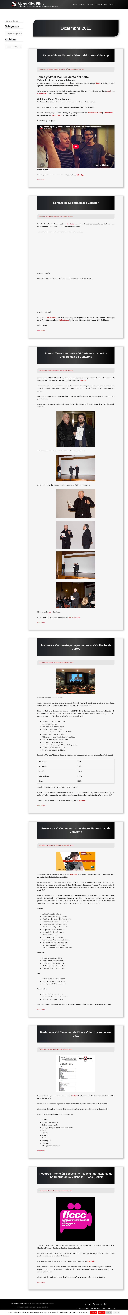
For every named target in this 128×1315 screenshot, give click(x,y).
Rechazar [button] (101, 1312)
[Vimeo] (101, 1304)
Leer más (116, 1312)
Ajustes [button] (109, 1312)
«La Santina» (41, 94)
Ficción (78, 1308)
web (49, 612)
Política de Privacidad (30, 1307)
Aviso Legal (20, 1307)
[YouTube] (97, 1304)
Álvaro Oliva (51, 318)
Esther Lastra (56, 115)
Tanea (98, 83)
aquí (109, 91)
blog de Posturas (74, 617)
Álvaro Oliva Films (31, 3)
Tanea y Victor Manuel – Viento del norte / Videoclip (76, 55)
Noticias (51, 69)
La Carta (70, 224)
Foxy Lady (91, 1261)
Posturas (83, 380)
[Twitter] (90, 1304)
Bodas (98, 1308)
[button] (101, 4)
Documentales (85, 1308)
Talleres (109, 1308)
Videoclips (61, 69)
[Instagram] (94, 1304)
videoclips (80, 175)
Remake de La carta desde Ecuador (76, 202)
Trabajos (56, 69)
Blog (114, 1308)
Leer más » (41, 180)
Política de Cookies (42, 1307)
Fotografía (103, 1308)
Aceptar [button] (93, 1312)
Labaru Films (108, 113)
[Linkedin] (105, 1304)
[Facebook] (86, 1304)
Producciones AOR (95, 113)
